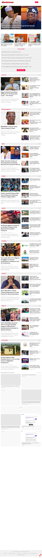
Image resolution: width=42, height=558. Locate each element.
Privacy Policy (25, 553)
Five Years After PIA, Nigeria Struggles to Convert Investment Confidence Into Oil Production (10, 260)
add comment (10, 97)
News (3, 144)
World (3, 208)
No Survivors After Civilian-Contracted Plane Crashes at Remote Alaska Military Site (35, 226)
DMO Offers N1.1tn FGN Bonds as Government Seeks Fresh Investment (34, 251)
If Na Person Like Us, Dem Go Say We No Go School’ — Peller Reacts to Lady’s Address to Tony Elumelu (35, 137)
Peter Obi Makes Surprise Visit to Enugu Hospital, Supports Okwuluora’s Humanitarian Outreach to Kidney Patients (9, 326)
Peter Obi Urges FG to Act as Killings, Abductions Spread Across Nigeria (7, 44)
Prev (2, 19)
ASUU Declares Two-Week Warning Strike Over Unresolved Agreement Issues (35, 344)
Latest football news (21, 554)
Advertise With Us (12, 553)
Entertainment (6, 109)
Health (4, 305)
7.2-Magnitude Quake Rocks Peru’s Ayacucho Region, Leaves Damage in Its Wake (35, 218)
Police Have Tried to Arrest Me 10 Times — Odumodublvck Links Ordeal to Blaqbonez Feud (35, 122)
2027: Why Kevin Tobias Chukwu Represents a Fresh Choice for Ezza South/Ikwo (10, 292)
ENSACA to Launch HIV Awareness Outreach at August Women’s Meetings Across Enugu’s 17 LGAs (35, 319)
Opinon (4, 273)
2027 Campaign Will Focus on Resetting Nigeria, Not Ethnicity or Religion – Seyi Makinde (35, 95)
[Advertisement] (21, 456)
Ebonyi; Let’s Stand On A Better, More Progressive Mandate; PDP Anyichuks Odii (35, 292)
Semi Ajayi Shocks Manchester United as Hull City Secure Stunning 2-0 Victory (35, 187)
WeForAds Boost (38, 372)
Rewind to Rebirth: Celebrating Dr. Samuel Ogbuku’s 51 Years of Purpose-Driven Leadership (35, 278)
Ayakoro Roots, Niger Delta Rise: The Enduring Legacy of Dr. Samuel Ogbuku (35, 285)
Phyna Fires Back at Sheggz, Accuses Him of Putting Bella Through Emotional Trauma (35, 114)
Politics (4, 75)
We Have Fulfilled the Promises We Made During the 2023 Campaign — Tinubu (21, 44)
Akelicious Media (26, 551)
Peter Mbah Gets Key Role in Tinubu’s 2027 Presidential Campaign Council (35, 87)
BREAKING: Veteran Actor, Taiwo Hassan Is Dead (11, 51)
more (40, 109)
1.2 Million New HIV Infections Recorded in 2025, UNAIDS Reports (34, 333)
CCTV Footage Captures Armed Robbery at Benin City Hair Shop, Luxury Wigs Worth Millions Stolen (35, 170)
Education (5, 340)
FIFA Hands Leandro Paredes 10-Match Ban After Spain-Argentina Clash (35, 194)
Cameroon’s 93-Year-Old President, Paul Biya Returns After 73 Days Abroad (35, 233)
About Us (5, 553)
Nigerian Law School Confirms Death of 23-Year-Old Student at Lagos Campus (35, 352)
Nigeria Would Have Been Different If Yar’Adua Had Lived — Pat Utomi (15, 54)
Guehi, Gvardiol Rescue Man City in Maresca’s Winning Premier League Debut (16, 60)
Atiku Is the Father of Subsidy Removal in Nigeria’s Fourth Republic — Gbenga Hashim (35, 79)
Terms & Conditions (33, 553)
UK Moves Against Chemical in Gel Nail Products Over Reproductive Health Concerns (10, 227)
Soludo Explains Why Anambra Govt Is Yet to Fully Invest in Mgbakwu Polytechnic (10, 359)
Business (4, 241)
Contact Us (19, 553)
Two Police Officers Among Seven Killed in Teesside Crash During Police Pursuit (35, 212)
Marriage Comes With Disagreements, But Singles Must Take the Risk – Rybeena (35, 129)
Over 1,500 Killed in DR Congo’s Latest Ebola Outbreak (34, 326)
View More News (21, 70)
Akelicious (17, 551)
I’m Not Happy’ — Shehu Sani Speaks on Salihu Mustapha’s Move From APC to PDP (35, 103)
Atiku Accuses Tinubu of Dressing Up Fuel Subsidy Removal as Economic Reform (18, 26)
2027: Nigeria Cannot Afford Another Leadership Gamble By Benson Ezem (35, 300)
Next (40, 19)
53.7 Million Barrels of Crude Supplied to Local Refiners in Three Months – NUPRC (35, 244)
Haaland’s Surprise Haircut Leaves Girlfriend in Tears (35, 179)
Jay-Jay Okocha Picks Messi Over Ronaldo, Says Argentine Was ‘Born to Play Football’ (35, 202)
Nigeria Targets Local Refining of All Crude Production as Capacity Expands (34, 266)
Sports (3, 176)
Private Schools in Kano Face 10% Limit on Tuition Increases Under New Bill (35, 366)
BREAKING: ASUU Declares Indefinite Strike (35, 359)
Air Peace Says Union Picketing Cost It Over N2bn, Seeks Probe (34, 258)
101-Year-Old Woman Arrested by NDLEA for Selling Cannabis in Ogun (34, 44)
